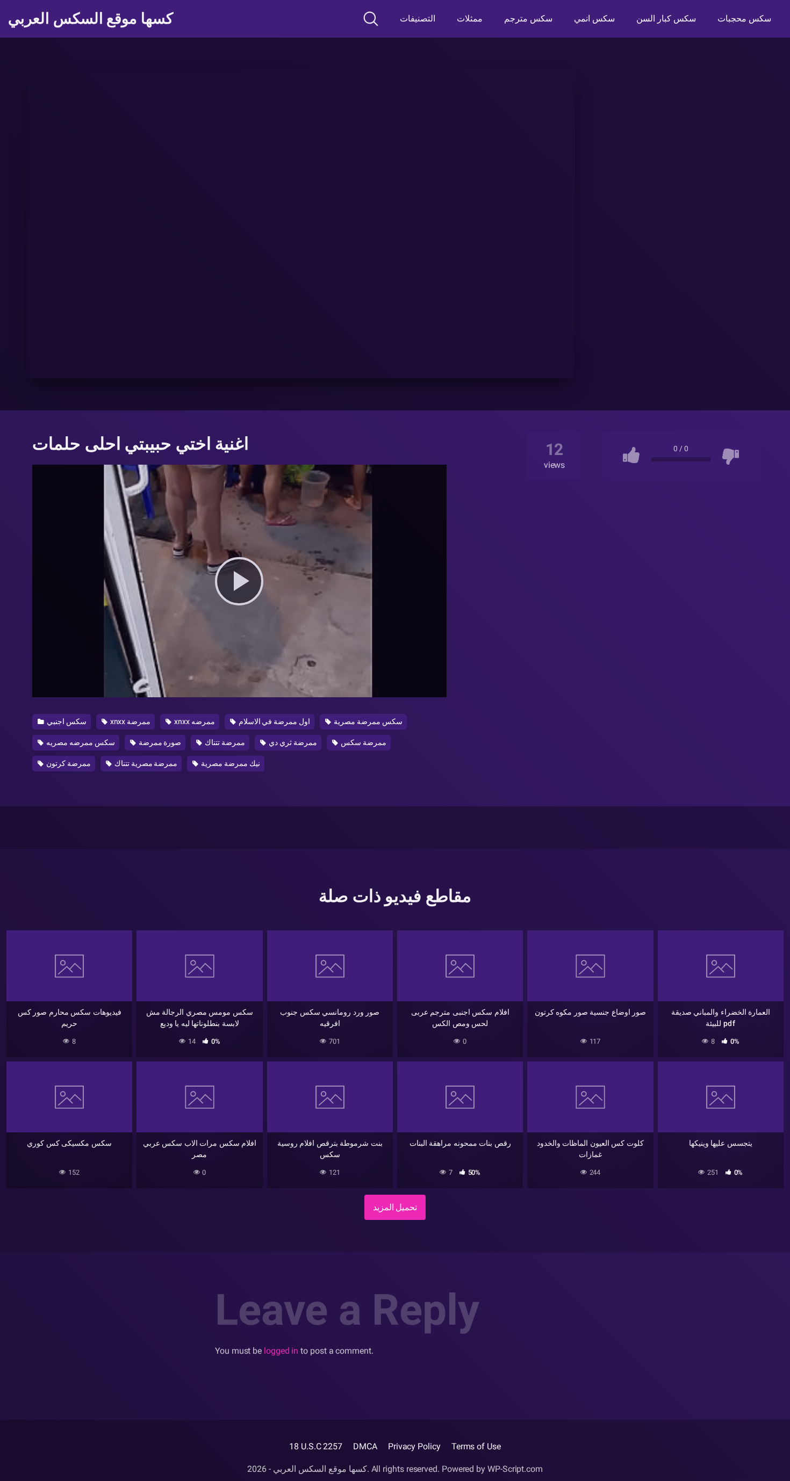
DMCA (365, 1446)
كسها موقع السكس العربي (90, 18)
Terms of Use (476, 1446)
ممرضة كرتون (68, 763)
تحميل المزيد (395, 1207)
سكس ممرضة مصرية (367, 721)
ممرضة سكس (362, 742)
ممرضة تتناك (224, 742)
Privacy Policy (414, 1446)
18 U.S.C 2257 (315, 1446)
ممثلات (470, 18)
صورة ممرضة (159, 742)
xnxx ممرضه (194, 721)
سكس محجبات (744, 18)
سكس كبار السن (666, 18)
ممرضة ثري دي (292, 742)
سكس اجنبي (66, 721)
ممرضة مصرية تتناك (145, 763)
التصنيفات (417, 18)
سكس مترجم (528, 18)
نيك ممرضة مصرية (229, 763)
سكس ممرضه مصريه (80, 742)
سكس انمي (594, 18)
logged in (281, 1351)
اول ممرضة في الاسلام (274, 721)
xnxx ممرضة (130, 721)
